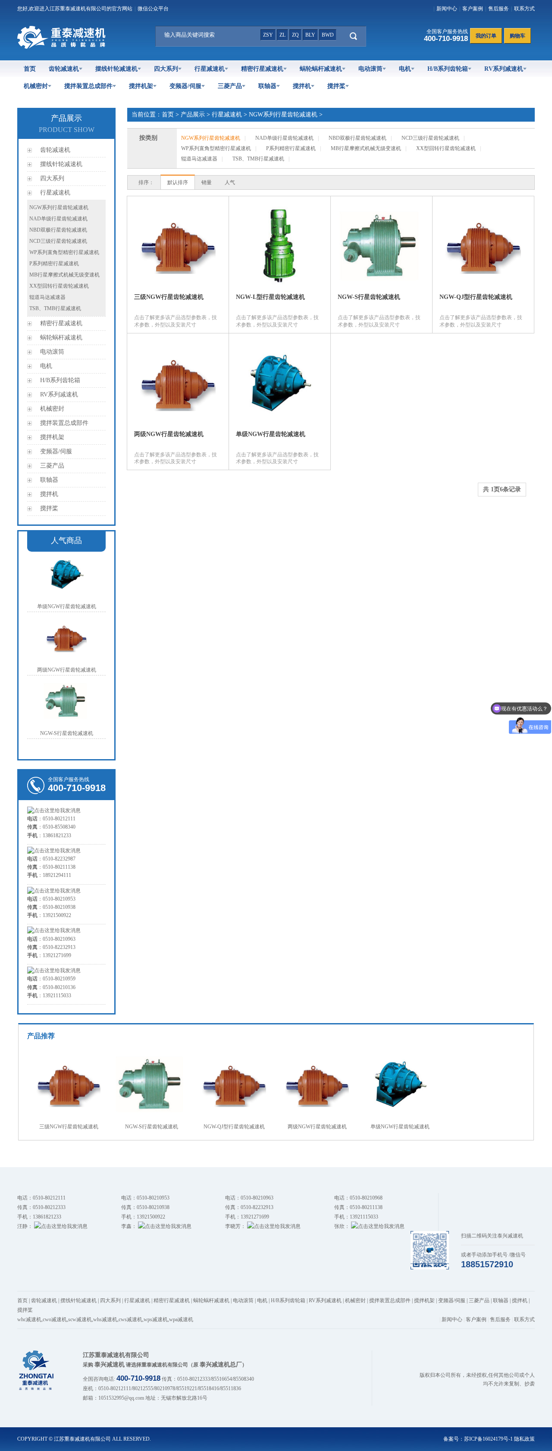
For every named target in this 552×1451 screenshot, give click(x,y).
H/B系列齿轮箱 (447, 69)
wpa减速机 (181, 1319)
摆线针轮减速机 (116, 69)
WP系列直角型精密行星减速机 (64, 252)
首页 (30, 69)
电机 (405, 69)
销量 (206, 182)
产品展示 (193, 114)
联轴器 (267, 86)
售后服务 (498, 9)
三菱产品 (230, 86)
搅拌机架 (141, 86)
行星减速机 (209, 69)
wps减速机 (156, 1319)
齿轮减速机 (64, 69)
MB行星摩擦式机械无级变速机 (64, 275)
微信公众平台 (153, 9)
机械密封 (36, 86)
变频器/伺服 (185, 86)
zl (282, 35)
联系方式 (524, 9)
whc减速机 (29, 1319)
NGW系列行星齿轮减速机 (58, 207)
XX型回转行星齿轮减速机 (59, 286)
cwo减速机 (55, 1319)
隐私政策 (524, 1439)
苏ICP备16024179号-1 (488, 1439)
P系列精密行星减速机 (54, 264)
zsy (268, 35)
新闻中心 (446, 9)
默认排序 (177, 182)
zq (295, 35)
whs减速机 (105, 1319)
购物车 (517, 36)
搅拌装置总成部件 (88, 86)
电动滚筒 (370, 69)
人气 (230, 182)
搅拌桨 (336, 86)
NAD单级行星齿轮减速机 (58, 219)
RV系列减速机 (503, 69)
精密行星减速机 (262, 69)
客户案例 (472, 9)
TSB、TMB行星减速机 (55, 308)
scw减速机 (80, 1319)
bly (310, 35)
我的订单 (486, 36)
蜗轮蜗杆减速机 (321, 69)
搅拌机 (302, 86)
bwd (328, 35)
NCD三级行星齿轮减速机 (58, 241)
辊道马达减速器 (47, 297)
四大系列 (166, 69)
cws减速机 (130, 1319)
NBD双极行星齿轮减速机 (58, 230)
